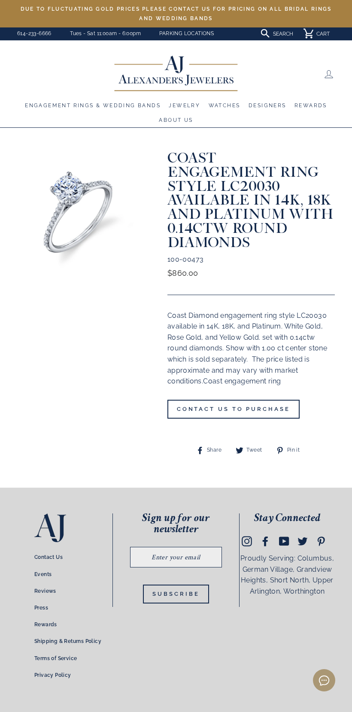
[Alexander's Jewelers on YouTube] (284, 540)
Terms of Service (55, 658)
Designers (267, 106)
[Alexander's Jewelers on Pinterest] (321, 540)
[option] (176, 13)
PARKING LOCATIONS (186, 33)
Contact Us (48, 557)
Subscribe (175, 594)
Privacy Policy (52, 675)
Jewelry (184, 106)
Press (41, 608)
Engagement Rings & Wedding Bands (93, 106)
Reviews (45, 591)
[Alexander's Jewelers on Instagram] (247, 540)
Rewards (310, 106)
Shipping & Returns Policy (67, 641)
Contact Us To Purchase (233, 409)
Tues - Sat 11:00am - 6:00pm (105, 33)
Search (283, 34)
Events (43, 574)
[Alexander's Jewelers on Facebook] (265, 540)
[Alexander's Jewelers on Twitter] (302, 540)
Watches (224, 106)
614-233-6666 (34, 33)
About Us (176, 120)
